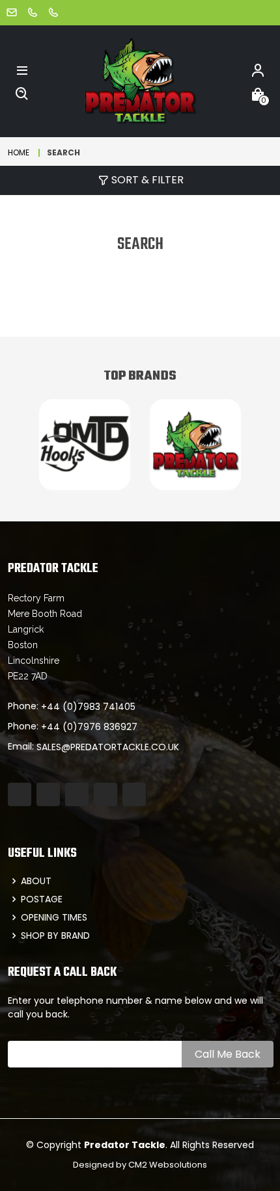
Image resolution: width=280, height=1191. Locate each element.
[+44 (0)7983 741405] (32, 12)
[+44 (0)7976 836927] (53, 12)
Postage (42, 899)
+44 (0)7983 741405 (88, 706)
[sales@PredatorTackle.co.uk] (12, 12)
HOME (18, 152)
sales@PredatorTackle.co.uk (107, 747)
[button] (22, 69)
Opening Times (54, 917)
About (36, 880)
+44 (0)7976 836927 (89, 726)
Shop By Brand (55, 935)
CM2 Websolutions (167, 1164)
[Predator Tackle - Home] (140, 80)
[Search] (22, 93)
